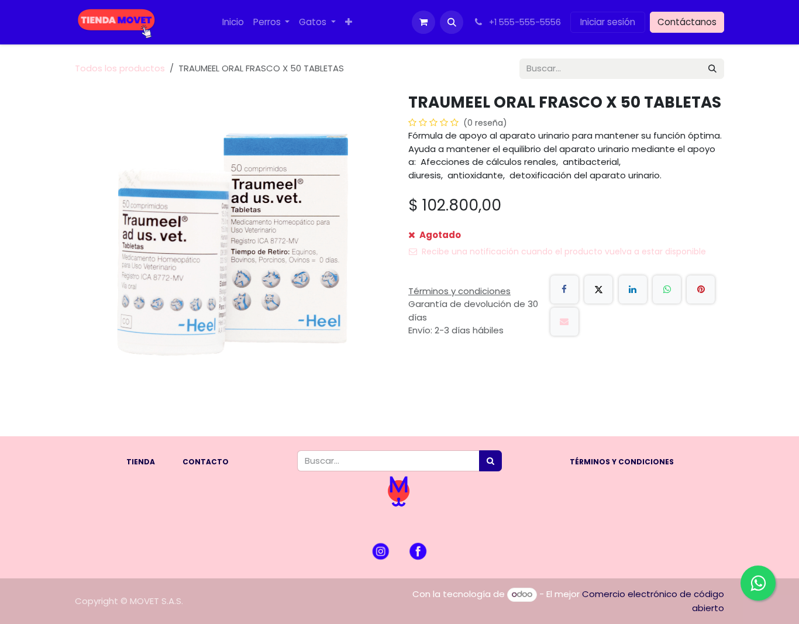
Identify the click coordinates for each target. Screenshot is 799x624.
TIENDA (140, 462)
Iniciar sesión (607, 22)
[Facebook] (564, 289)
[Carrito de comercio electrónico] (423, 22)
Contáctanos (687, 22)
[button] (451, 22)
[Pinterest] (701, 289)
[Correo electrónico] (564, 322)
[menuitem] (233, 22)
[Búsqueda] (712, 68)
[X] (598, 289)
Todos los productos (120, 68)
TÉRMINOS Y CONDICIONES (622, 462)
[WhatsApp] (667, 289)
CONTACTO (205, 462)
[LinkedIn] (633, 289)
